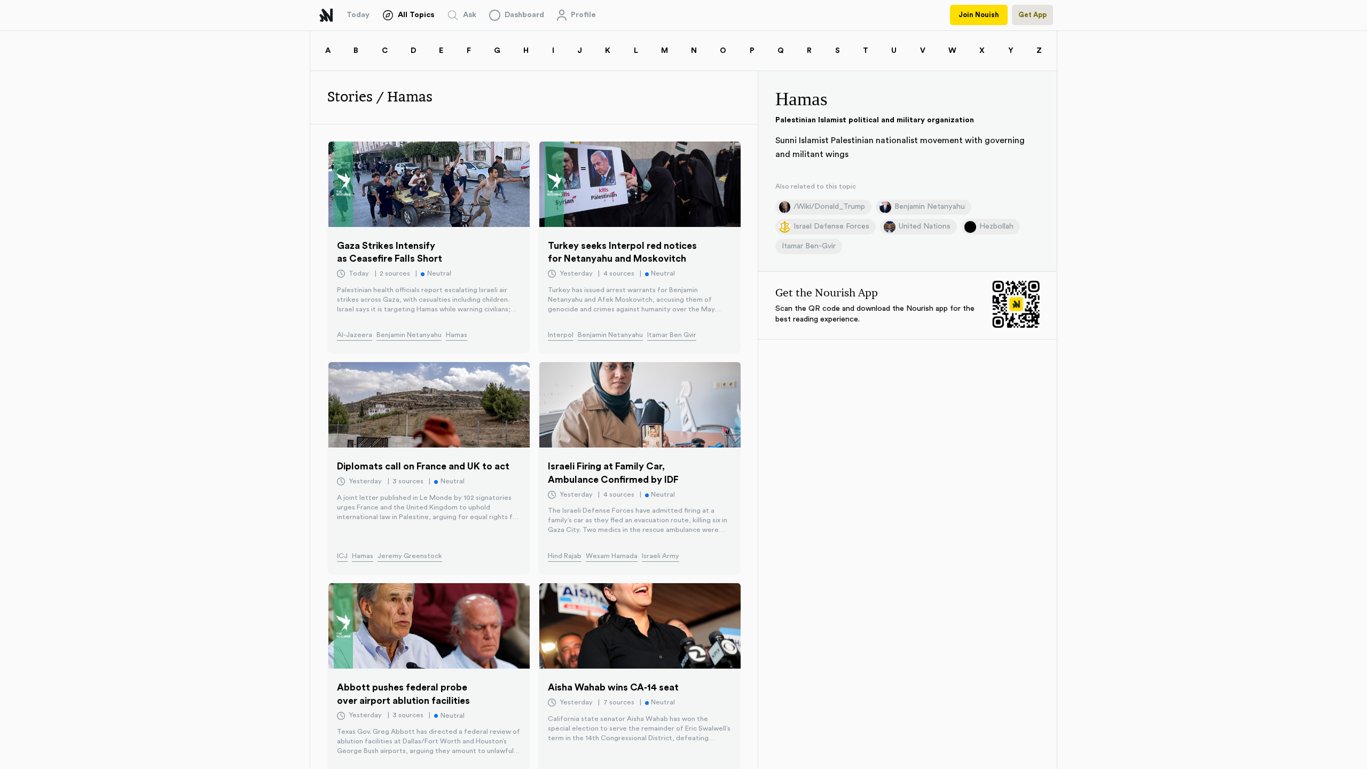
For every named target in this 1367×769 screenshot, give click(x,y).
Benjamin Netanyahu (409, 335)
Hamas (456, 335)
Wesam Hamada (612, 556)
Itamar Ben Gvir (671, 335)
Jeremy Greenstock (410, 556)
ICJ (342, 556)
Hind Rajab (565, 556)
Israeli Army (660, 556)
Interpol (560, 335)
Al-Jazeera (354, 335)
